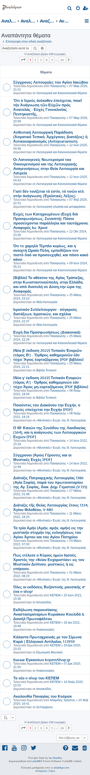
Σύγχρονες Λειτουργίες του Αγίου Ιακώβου (50, 82)
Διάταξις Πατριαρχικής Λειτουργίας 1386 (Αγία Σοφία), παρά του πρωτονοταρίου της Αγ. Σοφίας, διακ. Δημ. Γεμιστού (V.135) (50, 482)
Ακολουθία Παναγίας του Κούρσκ (42, 696)
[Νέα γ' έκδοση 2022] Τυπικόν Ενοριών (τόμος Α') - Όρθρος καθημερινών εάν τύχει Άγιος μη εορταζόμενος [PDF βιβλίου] (50, 382)
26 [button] (62, 60)
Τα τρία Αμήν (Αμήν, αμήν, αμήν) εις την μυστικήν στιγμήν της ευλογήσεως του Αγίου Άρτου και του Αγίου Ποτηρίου (48, 532)
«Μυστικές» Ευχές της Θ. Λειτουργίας (61, 420)
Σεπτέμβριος (44, 707)
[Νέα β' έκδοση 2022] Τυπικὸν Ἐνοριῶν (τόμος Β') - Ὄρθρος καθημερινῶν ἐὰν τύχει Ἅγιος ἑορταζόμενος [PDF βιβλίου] (48, 355)
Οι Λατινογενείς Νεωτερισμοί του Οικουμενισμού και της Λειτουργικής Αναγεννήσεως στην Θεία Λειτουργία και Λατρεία (48, 166)
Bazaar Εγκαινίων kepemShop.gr (41, 659)
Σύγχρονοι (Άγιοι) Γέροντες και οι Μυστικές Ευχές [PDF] (42, 457)
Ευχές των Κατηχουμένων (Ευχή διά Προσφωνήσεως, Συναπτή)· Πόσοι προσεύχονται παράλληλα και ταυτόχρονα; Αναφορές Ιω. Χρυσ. (50, 221)
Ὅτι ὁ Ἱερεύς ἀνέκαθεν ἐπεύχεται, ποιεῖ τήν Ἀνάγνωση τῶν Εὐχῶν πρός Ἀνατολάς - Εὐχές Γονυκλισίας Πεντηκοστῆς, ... (47, 107)
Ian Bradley (55, 757)
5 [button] (52, 60)
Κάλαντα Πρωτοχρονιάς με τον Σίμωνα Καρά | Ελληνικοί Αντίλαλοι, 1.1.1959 (47, 639)
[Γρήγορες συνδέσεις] (87, 21)
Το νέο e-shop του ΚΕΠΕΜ (36, 678)
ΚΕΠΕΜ (55, 595)
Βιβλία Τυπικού (46, 370)
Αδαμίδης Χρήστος (62, 700)
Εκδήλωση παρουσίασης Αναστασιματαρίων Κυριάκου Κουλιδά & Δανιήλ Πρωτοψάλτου (48, 614)
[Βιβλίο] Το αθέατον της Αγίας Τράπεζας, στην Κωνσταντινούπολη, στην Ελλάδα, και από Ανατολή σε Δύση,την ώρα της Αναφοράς (48, 284)
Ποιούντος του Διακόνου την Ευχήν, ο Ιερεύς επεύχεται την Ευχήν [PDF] (46, 407)
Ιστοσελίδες (44, 602)
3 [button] (41, 60)
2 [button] (35, 60)
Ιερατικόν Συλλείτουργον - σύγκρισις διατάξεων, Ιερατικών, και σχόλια (45, 311)
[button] (23, 60)
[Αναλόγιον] (12, 6)
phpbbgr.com (61, 767)
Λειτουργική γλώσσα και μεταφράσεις (61, 206)
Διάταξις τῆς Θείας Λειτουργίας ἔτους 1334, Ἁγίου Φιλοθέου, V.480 (50, 507)
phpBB (36, 761)
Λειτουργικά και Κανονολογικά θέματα (61, 93)
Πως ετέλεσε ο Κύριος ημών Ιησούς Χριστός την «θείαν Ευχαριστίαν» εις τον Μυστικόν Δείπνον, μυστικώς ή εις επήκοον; (48, 562)
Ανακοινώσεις (45, 629)
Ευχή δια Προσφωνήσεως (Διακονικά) (46, 332)
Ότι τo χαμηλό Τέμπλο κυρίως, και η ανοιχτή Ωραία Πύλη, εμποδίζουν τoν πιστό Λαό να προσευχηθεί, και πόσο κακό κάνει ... (50, 252)
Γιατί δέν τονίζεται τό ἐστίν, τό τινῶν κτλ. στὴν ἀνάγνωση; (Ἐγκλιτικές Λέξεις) (48, 193)
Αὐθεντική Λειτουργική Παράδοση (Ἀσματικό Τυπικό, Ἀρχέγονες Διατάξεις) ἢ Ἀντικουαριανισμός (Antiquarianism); (50, 136)
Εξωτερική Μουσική (49, 652)
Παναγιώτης (58, 86)
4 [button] (47, 60)
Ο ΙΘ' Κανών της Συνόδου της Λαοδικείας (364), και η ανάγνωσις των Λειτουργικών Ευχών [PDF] (49, 432)
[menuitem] (70, 9)
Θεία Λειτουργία (46, 302)
